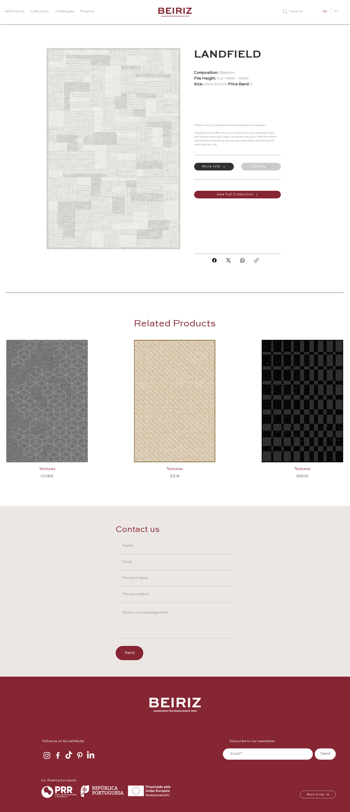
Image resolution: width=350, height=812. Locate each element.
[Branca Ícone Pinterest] (79, 755)
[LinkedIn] (90, 755)
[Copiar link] (256, 260)
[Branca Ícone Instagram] (46, 755)
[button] (214, 166)
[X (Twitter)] (228, 260)
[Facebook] (214, 260)
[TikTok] (68, 755)
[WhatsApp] (242, 260)
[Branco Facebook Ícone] (57, 755)
